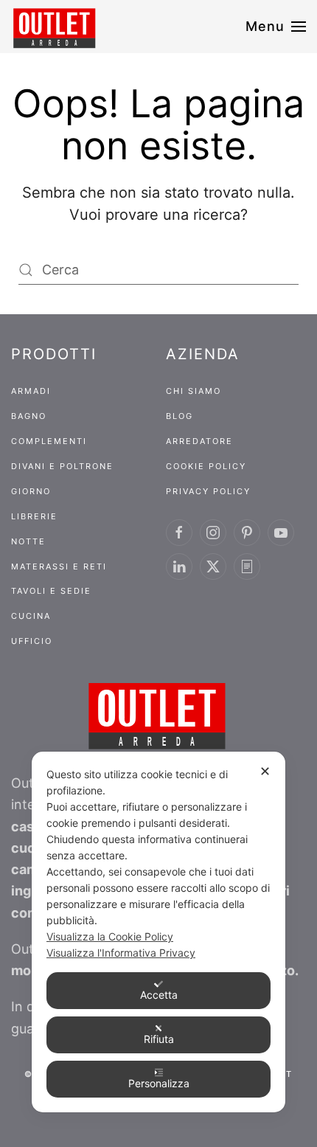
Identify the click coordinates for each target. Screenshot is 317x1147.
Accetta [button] (159, 994)
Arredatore (199, 441)
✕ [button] (265, 771)
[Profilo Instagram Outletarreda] (213, 532)
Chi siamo (193, 391)
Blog (179, 416)
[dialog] (158, 932)
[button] (276, 26)
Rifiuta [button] (159, 1039)
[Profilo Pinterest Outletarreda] (247, 532)
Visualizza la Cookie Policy (109, 936)
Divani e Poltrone (62, 466)
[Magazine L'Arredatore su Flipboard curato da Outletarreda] (247, 566)
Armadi (31, 391)
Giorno (31, 491)
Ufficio (31, 641)
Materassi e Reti (59, 566)
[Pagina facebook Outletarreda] (179, 532)
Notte (28, 541)
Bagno (28, 416)
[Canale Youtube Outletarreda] (281, 532)
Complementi (49, 441)
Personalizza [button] (158, 1083)
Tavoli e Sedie (51, 591)
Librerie (34, 516)
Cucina (31, 616)
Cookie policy (206, 466)
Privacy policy (208, 491)
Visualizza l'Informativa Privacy (120, 952)
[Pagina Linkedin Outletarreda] (179, 566)
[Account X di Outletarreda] (213, 566)
